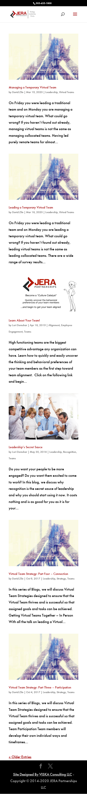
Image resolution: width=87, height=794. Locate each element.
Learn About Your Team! (24, 320)
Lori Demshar (19, 325)
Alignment (54, 325)
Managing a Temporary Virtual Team (32, 87)
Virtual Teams (66, 92)
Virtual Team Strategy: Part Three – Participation (40, 687)
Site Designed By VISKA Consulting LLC (42, 774)
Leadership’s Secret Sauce (25, 447)
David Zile (17, 92)
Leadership (51, 92)
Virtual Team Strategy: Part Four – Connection (38, 574)
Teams (27, 331)
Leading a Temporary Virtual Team (31, 207)
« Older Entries (20, 757)
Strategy (61, 578)
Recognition (69, 452)
